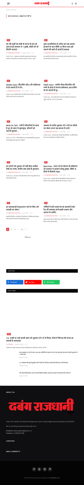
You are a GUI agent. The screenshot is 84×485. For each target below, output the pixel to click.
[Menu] (8, 3)
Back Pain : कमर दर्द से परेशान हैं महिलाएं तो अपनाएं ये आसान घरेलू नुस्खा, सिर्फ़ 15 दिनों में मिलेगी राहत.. (60, 169)
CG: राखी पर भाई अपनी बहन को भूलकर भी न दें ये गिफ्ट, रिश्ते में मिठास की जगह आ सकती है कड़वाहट (39, 339)
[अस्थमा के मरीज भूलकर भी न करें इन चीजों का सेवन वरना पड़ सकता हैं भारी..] (61, 113)
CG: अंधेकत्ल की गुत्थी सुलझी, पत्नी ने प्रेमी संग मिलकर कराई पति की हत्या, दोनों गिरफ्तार (43, 363)
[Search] (76, 3)
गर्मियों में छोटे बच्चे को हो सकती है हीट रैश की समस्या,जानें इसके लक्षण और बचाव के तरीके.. (59, 210)
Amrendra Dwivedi (14, 53)
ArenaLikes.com (54, 478)
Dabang (10, 344)
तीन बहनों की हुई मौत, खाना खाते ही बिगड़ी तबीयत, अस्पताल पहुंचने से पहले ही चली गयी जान (45, 373)
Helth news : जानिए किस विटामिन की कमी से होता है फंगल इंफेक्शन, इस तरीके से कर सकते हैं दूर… (60, 88)
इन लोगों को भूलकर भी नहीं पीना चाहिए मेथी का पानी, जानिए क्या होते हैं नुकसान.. (23, 168)
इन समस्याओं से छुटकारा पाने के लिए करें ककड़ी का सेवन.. (22, 208)
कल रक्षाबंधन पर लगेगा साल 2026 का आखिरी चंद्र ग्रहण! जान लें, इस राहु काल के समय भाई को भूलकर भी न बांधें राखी (48, 354)
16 (22, 229)
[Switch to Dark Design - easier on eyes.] (72, 3)
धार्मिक (9, 334)
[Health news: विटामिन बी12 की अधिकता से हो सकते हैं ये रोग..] (23, 72)
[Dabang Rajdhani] (42, 3)
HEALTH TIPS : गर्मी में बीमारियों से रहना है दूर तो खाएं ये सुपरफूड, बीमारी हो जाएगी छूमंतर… (22, 128)
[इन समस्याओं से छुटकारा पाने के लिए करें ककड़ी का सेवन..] (23, 194)
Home (8, 10)
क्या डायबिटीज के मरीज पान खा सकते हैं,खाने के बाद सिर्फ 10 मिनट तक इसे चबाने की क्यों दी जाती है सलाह (59, 47)
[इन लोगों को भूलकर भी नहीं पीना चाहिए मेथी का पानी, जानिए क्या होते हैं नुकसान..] (23, 153)
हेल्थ (8, 40)
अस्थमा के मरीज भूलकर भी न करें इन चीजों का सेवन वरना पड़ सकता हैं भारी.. (60, 127)
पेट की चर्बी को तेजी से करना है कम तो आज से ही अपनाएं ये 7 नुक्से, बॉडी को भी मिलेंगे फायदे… (22, 47)
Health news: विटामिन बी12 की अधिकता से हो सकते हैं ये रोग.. (23, 86)
